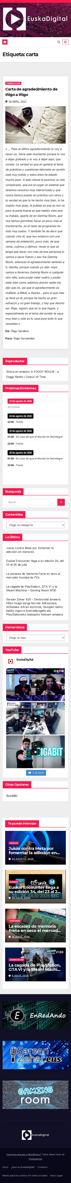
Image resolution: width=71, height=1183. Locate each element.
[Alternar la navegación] (65, 42)
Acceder (11, 795)
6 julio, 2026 (20, 975)
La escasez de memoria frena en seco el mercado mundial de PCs (34, 930)
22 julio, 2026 (21, 898)
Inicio (5, 1167)
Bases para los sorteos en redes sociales (25, 1175)
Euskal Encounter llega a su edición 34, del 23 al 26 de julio (34, 891)
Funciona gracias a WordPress (23, 1154)
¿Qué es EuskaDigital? (23, 1167)
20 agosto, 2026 (23, 859)
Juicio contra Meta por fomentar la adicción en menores (33, 852)
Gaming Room (13, 83)
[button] (58, 42)
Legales (14, 843)
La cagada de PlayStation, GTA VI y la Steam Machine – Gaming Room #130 (35, 969)
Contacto (43, 1167)
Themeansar (35, 1158)
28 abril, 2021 (18, 101)
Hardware (15, 921)
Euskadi (14, 882)
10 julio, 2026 (21, 936)
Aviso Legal (56, 1175)
